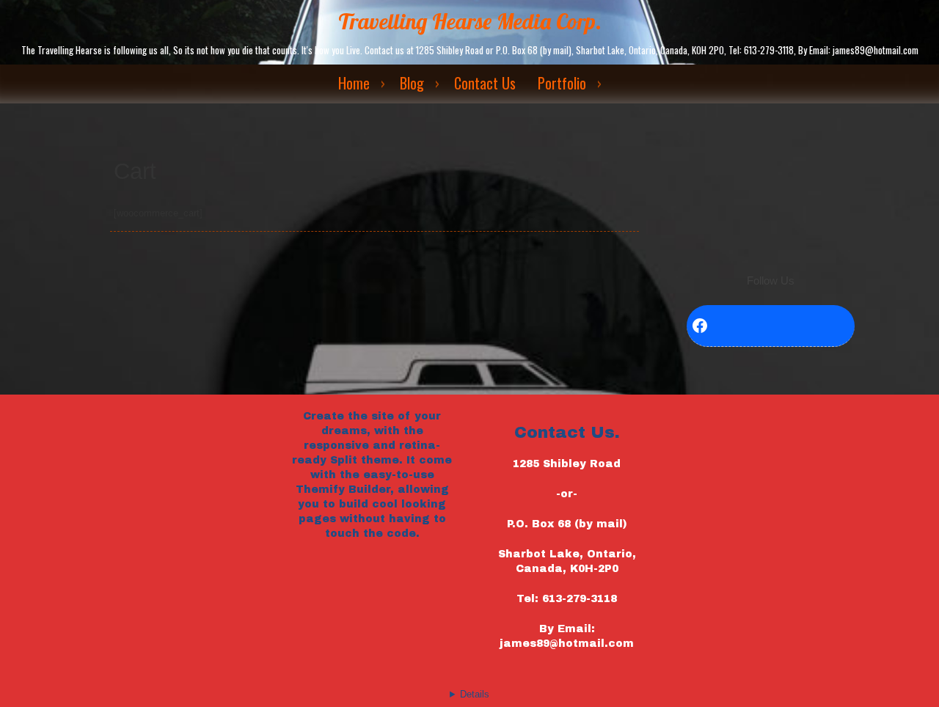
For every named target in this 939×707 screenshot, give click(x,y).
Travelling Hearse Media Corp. (470, 21)
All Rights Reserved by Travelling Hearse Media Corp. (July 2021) (469, 703)
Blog (412, 83)
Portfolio (562, 83)
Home (354, 83)
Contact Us (485, 83)
